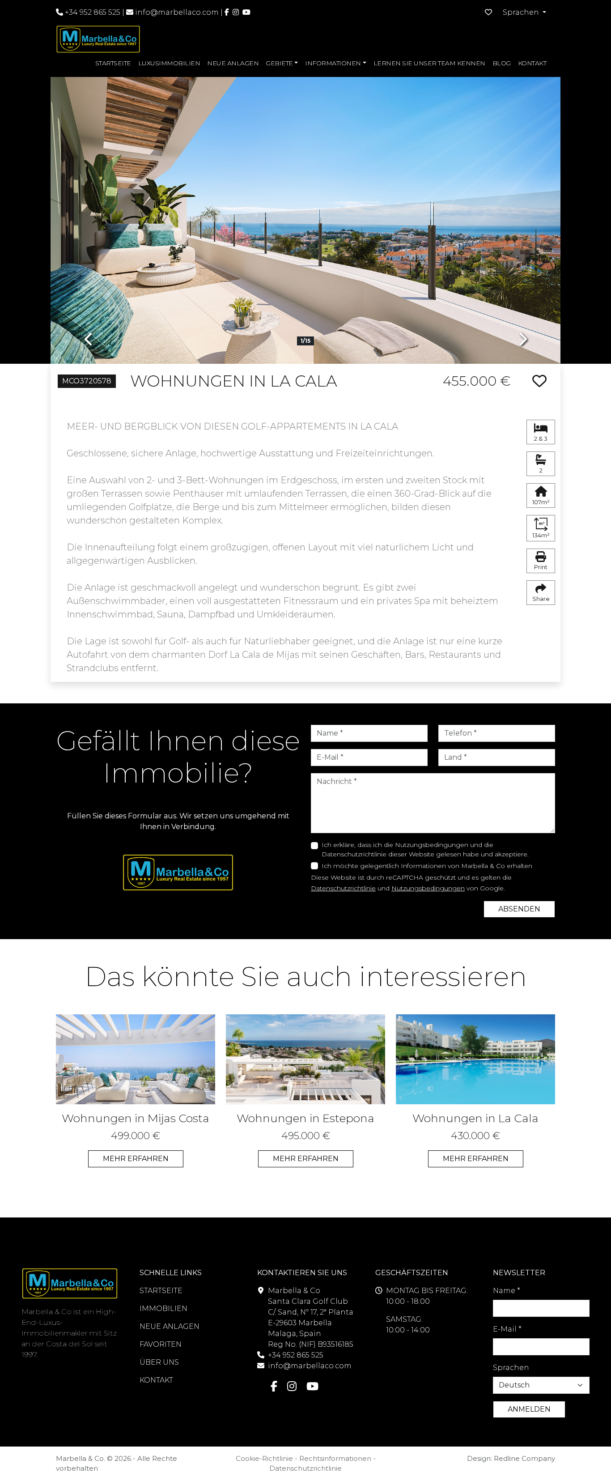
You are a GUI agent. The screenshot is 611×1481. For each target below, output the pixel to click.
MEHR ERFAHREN (136, 1158)
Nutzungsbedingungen (428, 888)
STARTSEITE (113, 63)
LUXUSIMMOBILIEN (169, 63)
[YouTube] (246, 12)
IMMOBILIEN (163, 1308)
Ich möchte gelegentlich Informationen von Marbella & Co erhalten (427, 866)
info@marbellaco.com (177, 12)
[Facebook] (227, 12)
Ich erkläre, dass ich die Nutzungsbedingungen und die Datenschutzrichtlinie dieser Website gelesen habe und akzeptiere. (425, 849)
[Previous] (89, 213)
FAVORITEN (161, 1344)
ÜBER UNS (159, 1362)
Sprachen (511, 1367)
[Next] (522, 213)
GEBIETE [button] (279, 63)
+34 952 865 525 (91, 12)
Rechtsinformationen (335, 1458)
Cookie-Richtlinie (264, 1458)
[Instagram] (236, 12)
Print (540, 566)
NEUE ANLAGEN (233, 63)
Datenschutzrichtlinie (343, 888)
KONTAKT (532, 63)
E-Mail (507, 1329)
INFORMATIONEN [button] (333, 63)
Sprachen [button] (522, 12)
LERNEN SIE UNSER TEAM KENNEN (429, 63)
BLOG (501, 63)
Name (506, 1290)
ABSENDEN (519, 909)
